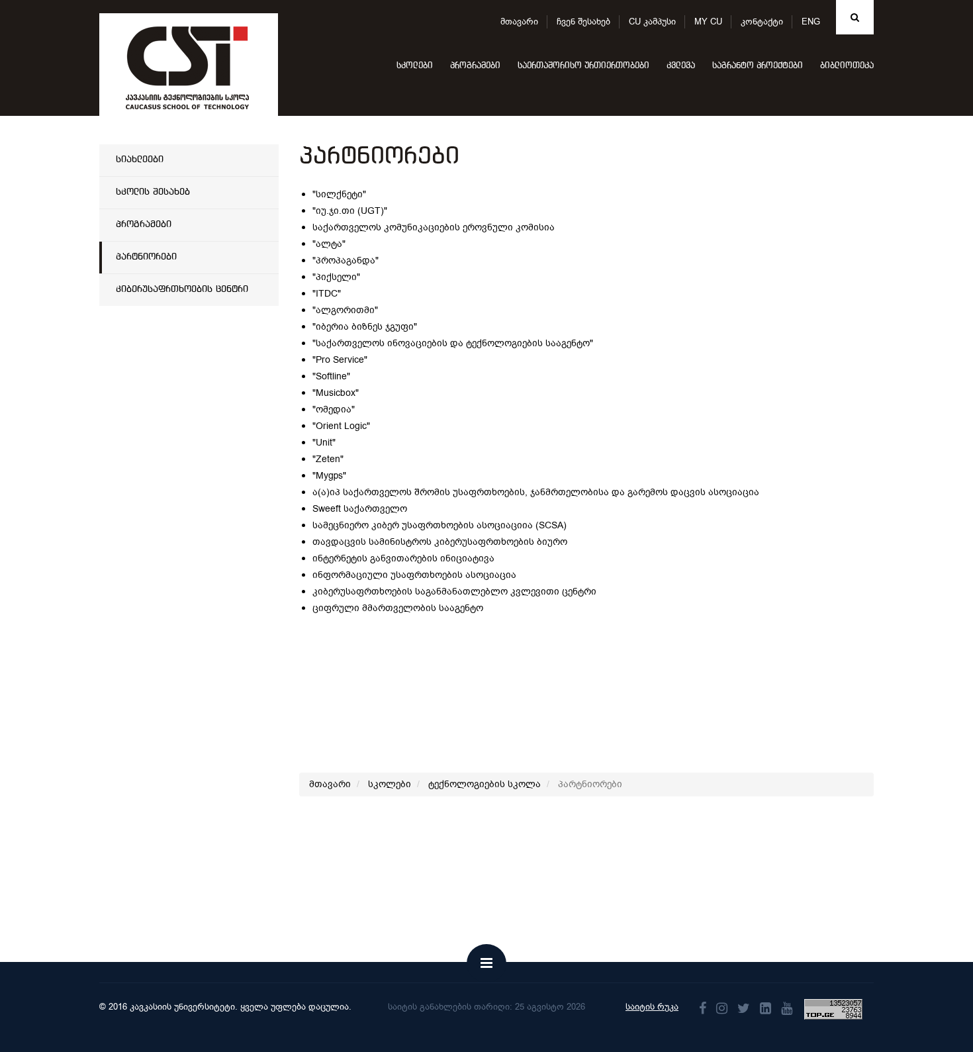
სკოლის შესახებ (153, 192)
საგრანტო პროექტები (757, 66)
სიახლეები (139, 159)
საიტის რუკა (652, 1006)
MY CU (708, 21)
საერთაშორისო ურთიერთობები (583, 66)
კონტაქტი (762, 21)
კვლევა (681, 66)
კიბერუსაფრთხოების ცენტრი (182, 289)
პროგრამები (475, 66)
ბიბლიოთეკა (847, 66)
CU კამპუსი (652, 21)
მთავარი (519, 21)
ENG (811, 21)
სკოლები (414, 66)
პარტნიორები (146, 257)
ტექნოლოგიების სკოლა (484, 784)
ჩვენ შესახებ (583, 21)
